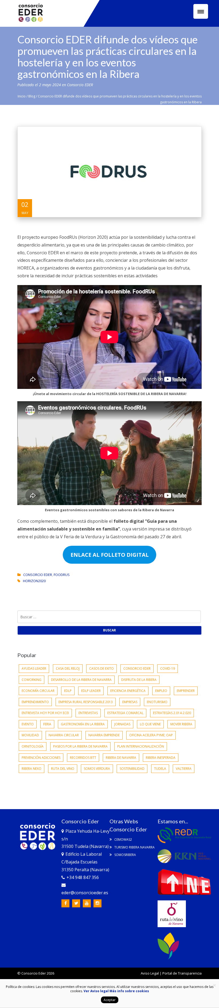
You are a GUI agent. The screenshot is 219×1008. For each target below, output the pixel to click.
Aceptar (110, 1000)
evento (28, 724)
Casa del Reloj (68, 668)
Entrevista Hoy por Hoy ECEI (45, 713)
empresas (129, 702)
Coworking (31, 679)
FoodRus (62, 574)
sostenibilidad (132, 768)
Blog (31, 96)
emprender (186, 690)
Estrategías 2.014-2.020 (172, 713)
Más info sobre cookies (129, 991)
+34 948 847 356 (83, 877)
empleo (161, 690)
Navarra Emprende (104, 735)
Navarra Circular (64, 735)
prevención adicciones (41, 757)
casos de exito (101, 668)
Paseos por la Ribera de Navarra (80, 746)
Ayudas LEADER (34, 668)
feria (47, 724)
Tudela (160, 768)
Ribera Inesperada (160, 757)
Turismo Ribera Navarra (134, 847)
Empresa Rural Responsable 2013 (85, 702)
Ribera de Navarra (121, 757)
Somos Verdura (97, 768)
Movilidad (30, 735)
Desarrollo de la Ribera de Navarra (81, 679)
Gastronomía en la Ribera (83, 724)
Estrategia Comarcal (125, 713)
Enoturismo (157, 702)
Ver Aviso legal (96, 991)
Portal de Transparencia (182, 973)
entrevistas (88, 713)
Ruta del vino (62, 768)
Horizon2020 (34, 580)
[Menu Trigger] (200, 11)
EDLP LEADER (91, 690)
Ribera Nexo (31, 768)
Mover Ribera (181, 724)
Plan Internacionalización (140, 746)
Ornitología (33, 746)
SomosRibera (125, 854)
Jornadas (122, 724)
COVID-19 (167, 668)
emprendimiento (35, 702)
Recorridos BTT (83, 757)
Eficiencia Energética (128, 690)
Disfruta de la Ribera (139, 679)
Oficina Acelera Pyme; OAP (151, 735)
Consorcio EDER (80, 84)
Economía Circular (38, 690)
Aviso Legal (150, 973)
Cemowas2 (123, 839)
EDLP (68, 690)
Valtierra (183, 768)
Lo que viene (150, 724)
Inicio (22, 96)
